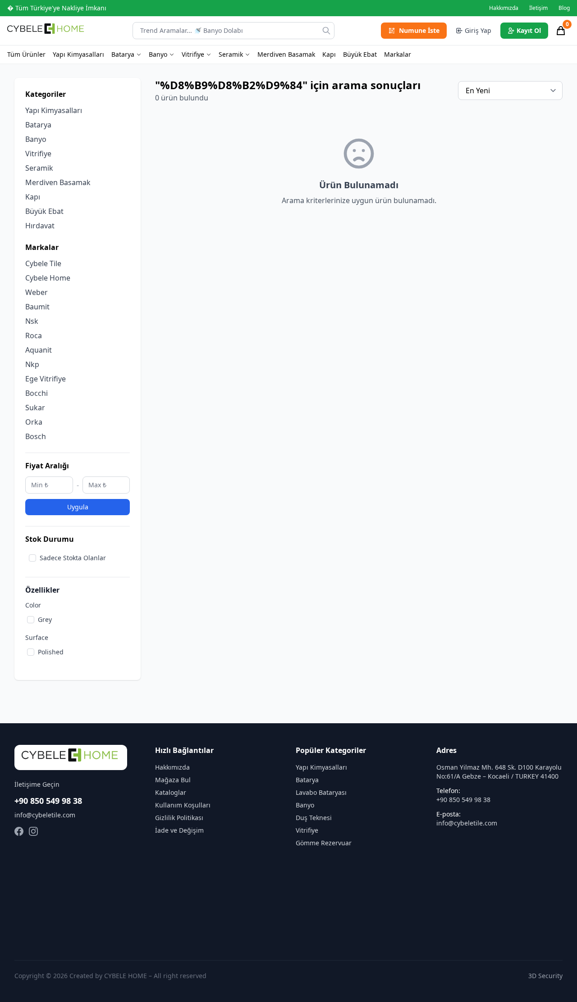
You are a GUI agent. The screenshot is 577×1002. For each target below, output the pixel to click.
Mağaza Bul (173, 779)
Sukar (35, 408)
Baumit (37, 307)
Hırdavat (40, 226)
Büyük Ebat (360, 54)
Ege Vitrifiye (45, 379)
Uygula (77, 507)
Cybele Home (47, 278)
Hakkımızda (503, 8)
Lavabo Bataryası (321, 792)
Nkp (32, 364)
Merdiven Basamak (286, 54)
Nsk (31, 321)
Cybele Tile (43, 263)
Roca (33, 335)
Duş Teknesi (314, 817)
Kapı (329, 54)
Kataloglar (170, 792)
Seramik (231, 54)
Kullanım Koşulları (183, 805)
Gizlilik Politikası (179, 817)
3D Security (545, 975)
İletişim (538, 8)
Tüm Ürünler (26, 54)
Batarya (122, 54)
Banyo (158, 54)
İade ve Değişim (179, 830)
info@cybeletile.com (44, 815)
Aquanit (38, 350)
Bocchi (36, 393)
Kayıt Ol (529, 30)
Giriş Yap (478, 30)
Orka (33, 422)
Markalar (397, 54)
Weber (36, 292)
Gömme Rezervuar (324, 843)
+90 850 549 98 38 (48, 800)
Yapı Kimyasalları (78, 54)
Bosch (35, 436)
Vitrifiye (193, 54)
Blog (564, 8)
